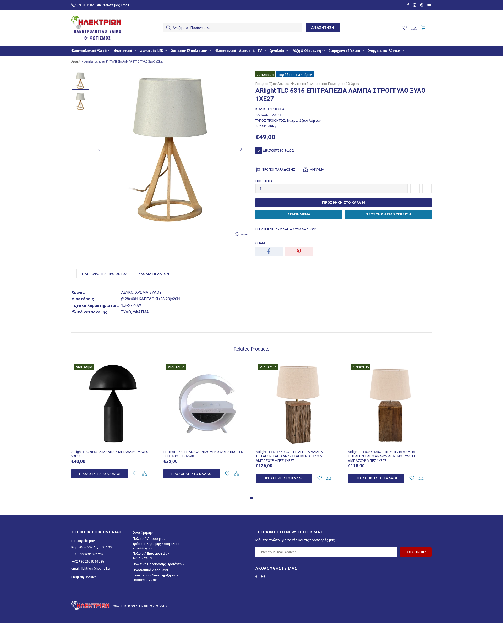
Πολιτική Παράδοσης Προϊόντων (158, 564)
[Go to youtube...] (429, 5)
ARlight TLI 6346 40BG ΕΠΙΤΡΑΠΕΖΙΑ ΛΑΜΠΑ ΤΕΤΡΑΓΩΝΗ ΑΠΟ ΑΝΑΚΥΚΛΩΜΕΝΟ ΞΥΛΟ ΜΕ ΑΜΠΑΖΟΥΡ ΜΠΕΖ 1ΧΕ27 (382, 456)
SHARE (260, 243)
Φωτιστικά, (300, 84)
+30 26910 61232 (90, 554)
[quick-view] (148, 368)
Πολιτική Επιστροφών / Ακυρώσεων (151, 556)
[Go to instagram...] (415, 5)
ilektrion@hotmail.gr (96, 568)
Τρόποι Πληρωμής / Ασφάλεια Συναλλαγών (156, 546)
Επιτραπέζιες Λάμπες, (272, 84)
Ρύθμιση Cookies (84, 577)
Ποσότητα (264, 181)
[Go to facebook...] (409, 5)
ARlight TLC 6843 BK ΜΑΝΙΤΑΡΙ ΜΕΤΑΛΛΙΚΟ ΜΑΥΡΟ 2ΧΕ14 (110, 454)
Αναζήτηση (323, 28)
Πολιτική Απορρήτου (149, 539)
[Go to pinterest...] (422, 5)
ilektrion (96, 28)
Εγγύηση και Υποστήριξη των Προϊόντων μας (155, 577)
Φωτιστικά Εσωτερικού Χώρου (334, 84)
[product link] (113, 368)
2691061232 (84, 5)
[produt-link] (113, 443)
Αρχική (75, 61)
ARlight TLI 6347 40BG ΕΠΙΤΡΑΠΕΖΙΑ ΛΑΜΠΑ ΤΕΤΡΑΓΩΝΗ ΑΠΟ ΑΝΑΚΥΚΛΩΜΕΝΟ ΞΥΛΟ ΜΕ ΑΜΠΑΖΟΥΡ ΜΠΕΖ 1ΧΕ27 (290, 456)
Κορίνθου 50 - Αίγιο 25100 (91, 547)
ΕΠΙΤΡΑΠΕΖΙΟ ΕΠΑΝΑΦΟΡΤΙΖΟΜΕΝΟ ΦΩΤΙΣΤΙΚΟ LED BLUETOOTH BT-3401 (203, 454)
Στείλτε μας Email (115, 5)
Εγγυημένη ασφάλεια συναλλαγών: (285, 229)
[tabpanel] (113, 426)
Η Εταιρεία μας (83, 541)
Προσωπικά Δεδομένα (150, 570)
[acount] (135, 473)
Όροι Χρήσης (143, 533)
